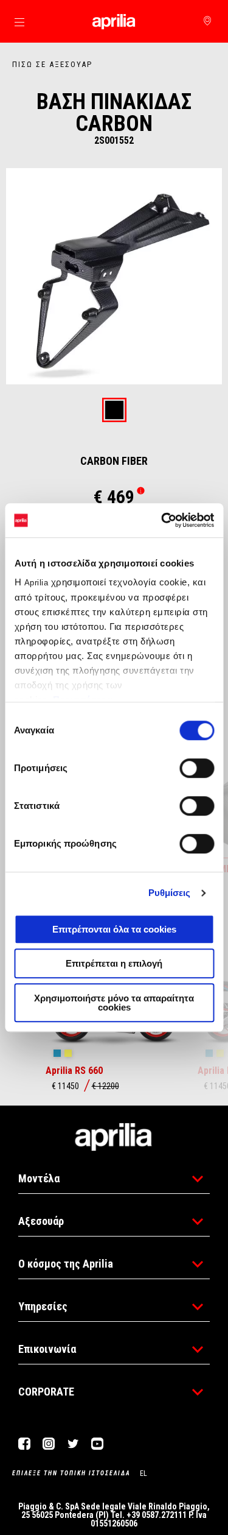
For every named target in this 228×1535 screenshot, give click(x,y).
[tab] (114, 411)
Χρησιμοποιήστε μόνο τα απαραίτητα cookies (114, 1002)
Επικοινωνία (47, 1349)
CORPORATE (46, 1391)
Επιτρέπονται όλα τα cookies (114, 929)
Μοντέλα (39, 1178)
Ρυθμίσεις (169, 892)
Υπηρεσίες (42, 1306)
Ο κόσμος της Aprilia (65, 1263)
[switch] (196, 768)
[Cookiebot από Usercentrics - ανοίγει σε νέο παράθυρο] (162, 520)
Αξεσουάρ (41, 1221)
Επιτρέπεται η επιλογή (114, 963)
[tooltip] (114, 411)
